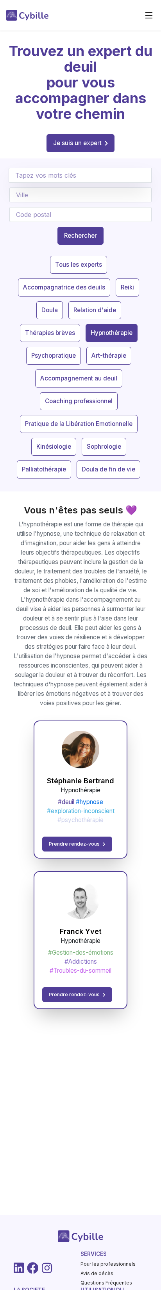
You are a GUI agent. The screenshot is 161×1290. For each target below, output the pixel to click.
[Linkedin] (19, 1268)
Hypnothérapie (111, 333)
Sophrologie (104, 446)
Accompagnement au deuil (78, 378)
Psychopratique (53, 355)
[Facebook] (33, 1268)
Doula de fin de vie (108, 469)
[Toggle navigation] (149, 15)
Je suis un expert (77, 143)
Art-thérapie (108, 355)
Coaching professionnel (79, 401)
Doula (49, 310)
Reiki (127, 287)
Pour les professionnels (108, 1264)
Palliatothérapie (44, 469)
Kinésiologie (53, 446)
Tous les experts (78, 264)
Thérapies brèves (50, 333)
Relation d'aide (94, 310)
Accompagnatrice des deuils (64, 287)
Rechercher (80, 235)
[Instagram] (47, 1268)
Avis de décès (96, 1273)
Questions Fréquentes (106, 1283)
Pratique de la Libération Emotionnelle (78, 424)
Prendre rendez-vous (74, 844)
